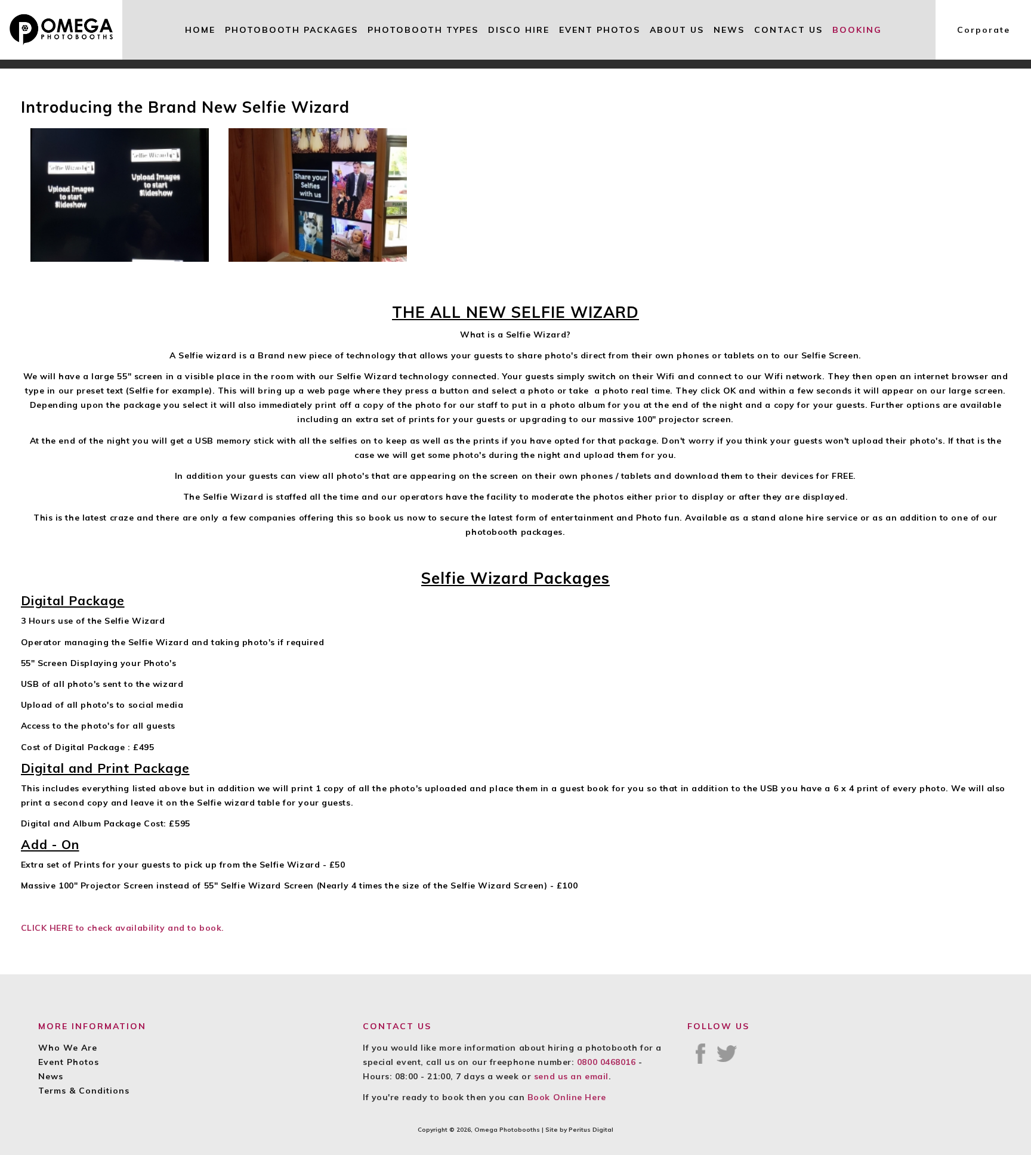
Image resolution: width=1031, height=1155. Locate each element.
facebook (700, 1053)
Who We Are (67, 1047)
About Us (677, 29)
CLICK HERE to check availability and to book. (122, 927)
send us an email (571, 1076)
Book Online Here (566, 1097)
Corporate (983, 29)
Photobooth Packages (291, 29)
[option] (120, 195)
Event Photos (599, 29)
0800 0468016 (606, 1062)
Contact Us (788, 29)
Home (200, 29)
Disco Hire (519, 29)
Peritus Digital (591, 1130)
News (729, 29)
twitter (727, 1053)
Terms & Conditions (83, 1090)
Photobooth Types (423, 29)
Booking (857, 29)
